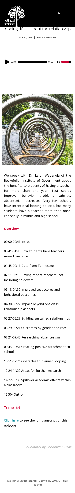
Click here (11, 420)
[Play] (7, 61)
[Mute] (58, 62)
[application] (37, 61)
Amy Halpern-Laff (46, 37)
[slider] (66, 64)
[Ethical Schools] (13, 13)
